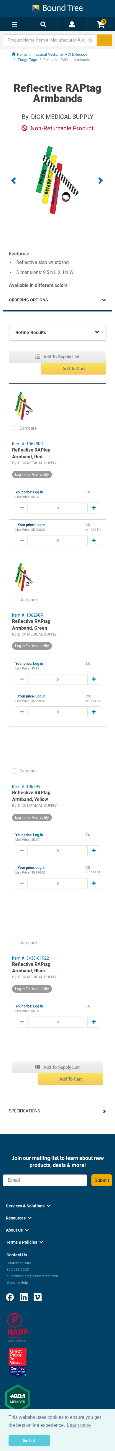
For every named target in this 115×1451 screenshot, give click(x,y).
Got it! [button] (29, 1440)
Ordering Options (28, 300)
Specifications (24, 1111)
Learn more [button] (79, 1425)
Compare (28, 428)
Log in (38, 492)
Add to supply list (61, 357)
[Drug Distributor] (17, 1327)
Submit (101, 1180)
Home (22, 54)
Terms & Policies (24, 1242)
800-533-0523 (17, 1270)
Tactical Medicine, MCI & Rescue (60, 54)
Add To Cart (73, 368)
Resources (19, 1218)
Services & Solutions (28, 1206)
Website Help (17, 1283)
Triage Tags (27, 60)
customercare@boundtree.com (32, 1276)
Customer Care (18, 1263)
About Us (17, 1230)
